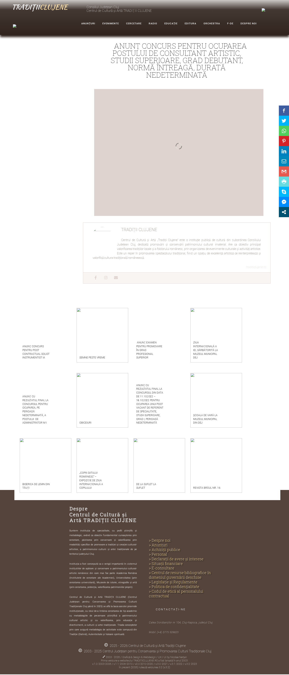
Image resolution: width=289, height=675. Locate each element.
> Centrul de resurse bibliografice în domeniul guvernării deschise (180, 575)
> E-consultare (161, 568)
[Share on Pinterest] (284, 141)
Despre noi (249, 23)
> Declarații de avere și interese (176, 559)
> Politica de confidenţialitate (174, 586)
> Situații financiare (166, 563)
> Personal (158, 554)
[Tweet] (284, 121)
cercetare (134, 23)
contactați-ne (171, 609)
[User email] (114, 278)
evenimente (110, 23)
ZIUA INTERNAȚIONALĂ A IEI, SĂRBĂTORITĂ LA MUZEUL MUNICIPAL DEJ (205, 350)
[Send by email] (284, 161)
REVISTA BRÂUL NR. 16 (206, 487)
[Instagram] (104, 278)
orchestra (212, 23)
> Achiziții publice (164, 549)
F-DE (230, 23)
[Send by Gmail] (284, 171)
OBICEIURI (85, 422)
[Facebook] (93, 278)
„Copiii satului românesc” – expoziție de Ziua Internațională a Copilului (91, 480)
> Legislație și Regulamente (173, 582)
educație (171, 23)
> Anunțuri (158, 545)
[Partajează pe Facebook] (284, 111)
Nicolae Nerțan (178, 657)
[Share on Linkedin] (284, 151)
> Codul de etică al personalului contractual (176, 593)
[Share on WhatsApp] (284, 131)
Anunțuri (88, 23)
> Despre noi (160, 540)
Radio (153, 23)
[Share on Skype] (284, 192)
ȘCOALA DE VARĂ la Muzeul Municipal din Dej (205, 419)
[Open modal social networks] (284, 212)
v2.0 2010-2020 (144, 664)
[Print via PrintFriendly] (284, 182)
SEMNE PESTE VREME (92, 357)
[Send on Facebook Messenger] (284, 202)
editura (190, 23)
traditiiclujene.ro (256, 267)
